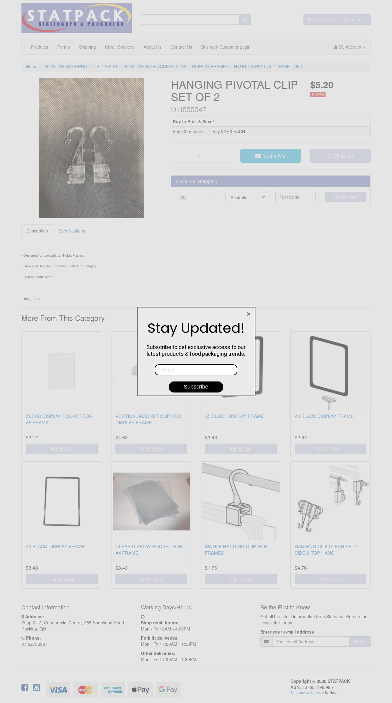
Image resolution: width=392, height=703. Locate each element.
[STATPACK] (76, 16)
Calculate (347, 197)
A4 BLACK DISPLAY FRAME (324, 416)
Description (37, 231)
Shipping (87, 47)
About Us (152, 47)
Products (39, 47)
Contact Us (181, 47)
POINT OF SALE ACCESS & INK (155, 66)
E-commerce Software (307, 692)
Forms (63, 47)
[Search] (245, 19)
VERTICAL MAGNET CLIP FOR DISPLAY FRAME (148, 419)
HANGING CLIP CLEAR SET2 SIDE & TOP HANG (326, 549)
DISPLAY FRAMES (210, 66)
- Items (336, 20)
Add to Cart (62, 449)
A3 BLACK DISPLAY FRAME (55, 546)
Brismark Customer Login (226, 47)
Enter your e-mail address (287, 632)
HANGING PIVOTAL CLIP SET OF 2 (268, 66)
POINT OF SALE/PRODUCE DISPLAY (81, 66)
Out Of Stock (151, 449)
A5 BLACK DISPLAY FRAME (234, 416)
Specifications (71, 231)
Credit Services (119, 47)
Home (32, 66)
